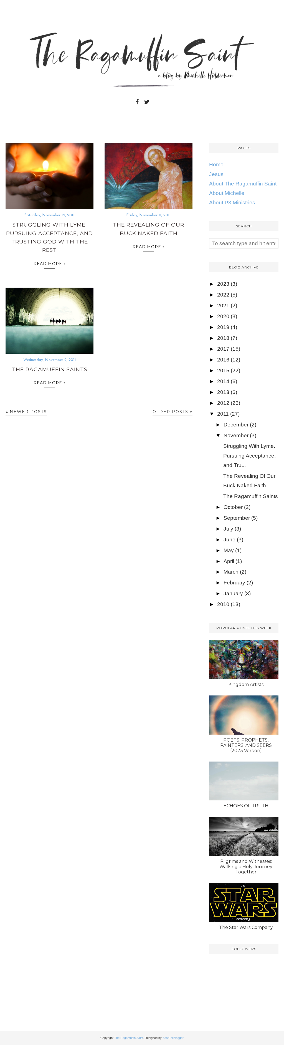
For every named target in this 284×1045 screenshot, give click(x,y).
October (233, 507)
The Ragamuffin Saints (49, 369)
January (233, 593)
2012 (223, 403)
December (236, 425)
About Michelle (226, 193)
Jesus (216, 174)
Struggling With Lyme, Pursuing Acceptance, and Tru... (249, 455)
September (237, 518)
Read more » (50, 263)
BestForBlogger (173, 1037)
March (231, 572)
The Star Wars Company (246, 927)
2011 (223, 414)
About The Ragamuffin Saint (243, 184)
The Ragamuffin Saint (128, 1037)
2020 (223, 316)
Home (216, 164)
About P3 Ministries (232, 202)
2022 (223, 295)
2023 (223, 284)
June (229, 539)
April (229, 561)
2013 (223, 392)
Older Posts (170, 411)
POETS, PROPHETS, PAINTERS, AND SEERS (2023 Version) (246, 745)
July (228, 529)
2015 (223, 370)
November (236, 435)
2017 (223, 349)
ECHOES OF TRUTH (246, 805)
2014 (223, 381)
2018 (223, 338)
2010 (223, 604)
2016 (223, 360)
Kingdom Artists (246, 684)
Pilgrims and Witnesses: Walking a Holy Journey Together (245, 867)
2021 (223, 305)
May (229, 550)
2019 (223, 327)
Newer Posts (28, 411)
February (234, 583)
